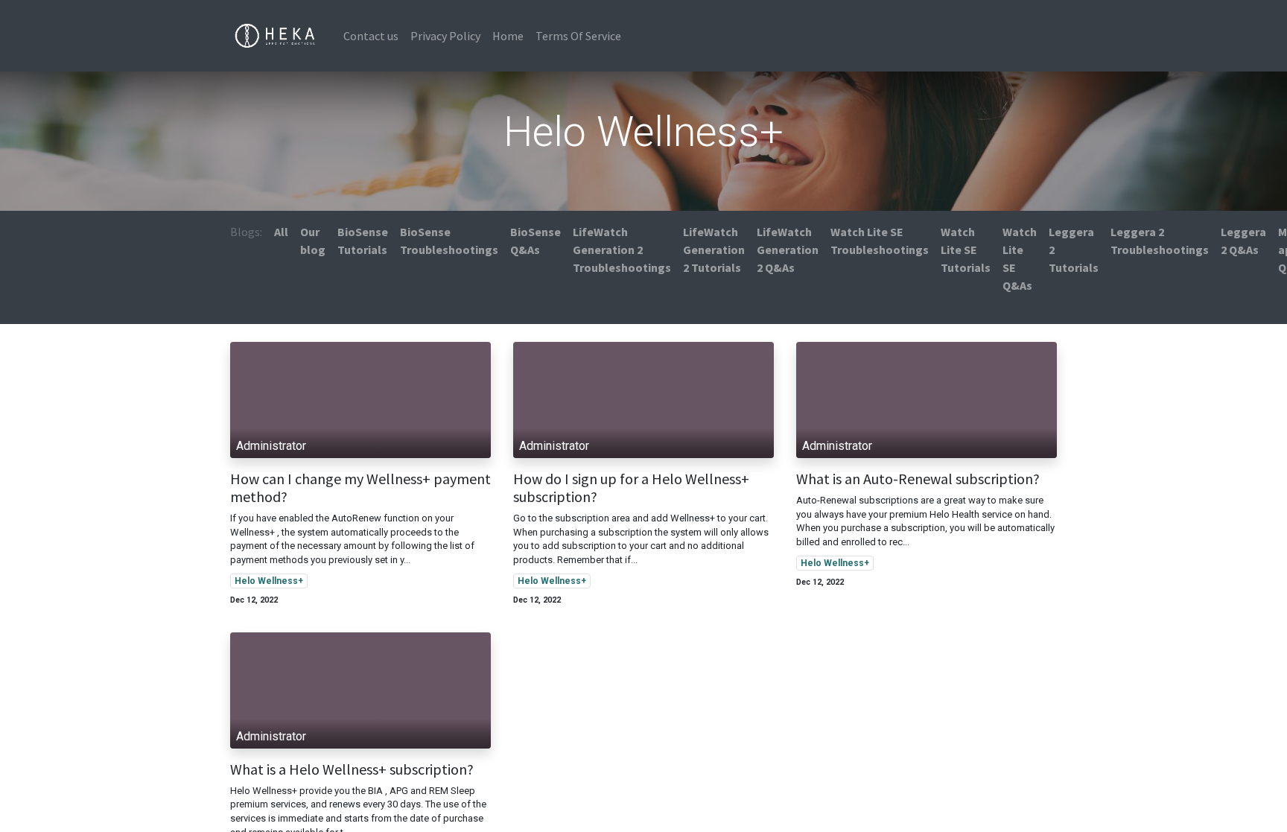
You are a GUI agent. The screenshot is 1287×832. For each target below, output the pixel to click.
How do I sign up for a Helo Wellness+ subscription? (631, 488)
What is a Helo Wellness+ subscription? (352, 769)
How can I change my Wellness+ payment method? (360, 488)
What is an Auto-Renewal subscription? (918, 479)
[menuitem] (370, 36)
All (281, 231)
